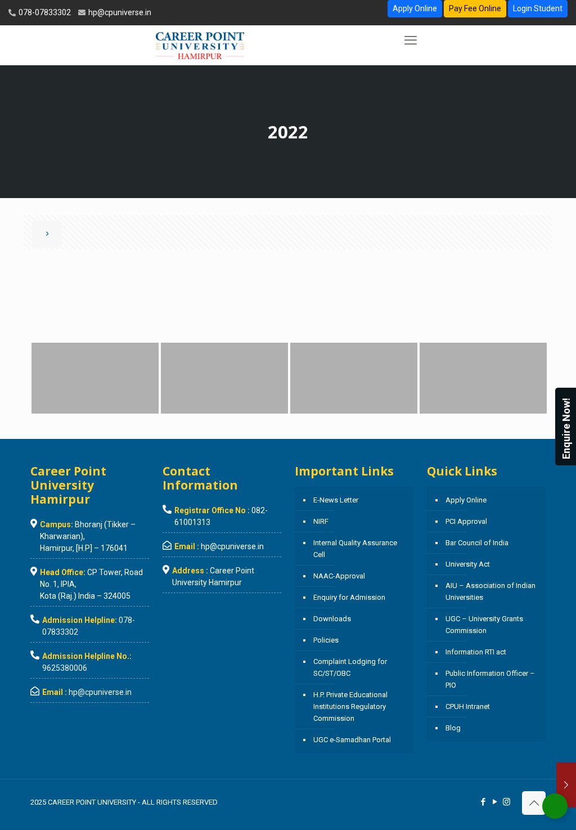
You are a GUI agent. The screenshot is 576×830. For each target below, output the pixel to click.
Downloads (332, 618)
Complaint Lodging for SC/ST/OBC (350, 667)
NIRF (320, 521)
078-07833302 (44, 12)
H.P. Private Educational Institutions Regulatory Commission (350, 706)
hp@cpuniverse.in (119, 12)
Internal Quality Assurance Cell (355, 549)
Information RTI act (476, 652)
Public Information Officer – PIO (490, 679)
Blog (453, 728)
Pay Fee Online (475, 8)
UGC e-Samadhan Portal (352, 739)
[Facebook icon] (483, 802)
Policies (326, 640)
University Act (468, 564)
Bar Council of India (477, 543)
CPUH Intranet (468, 706)
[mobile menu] (410, 40)
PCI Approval (466, 521)
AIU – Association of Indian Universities (491, 591)
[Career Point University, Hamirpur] (200, 45)
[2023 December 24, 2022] (566, 784)
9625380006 (64, 667)
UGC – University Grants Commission (484, 624)
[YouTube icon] (494, 802)
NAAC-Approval (339, 576)
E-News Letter (335, 500)
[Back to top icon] (534, 803)
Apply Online (415, 8)
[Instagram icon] (506, 802)
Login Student (537, 8)
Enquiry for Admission (349, 597)
